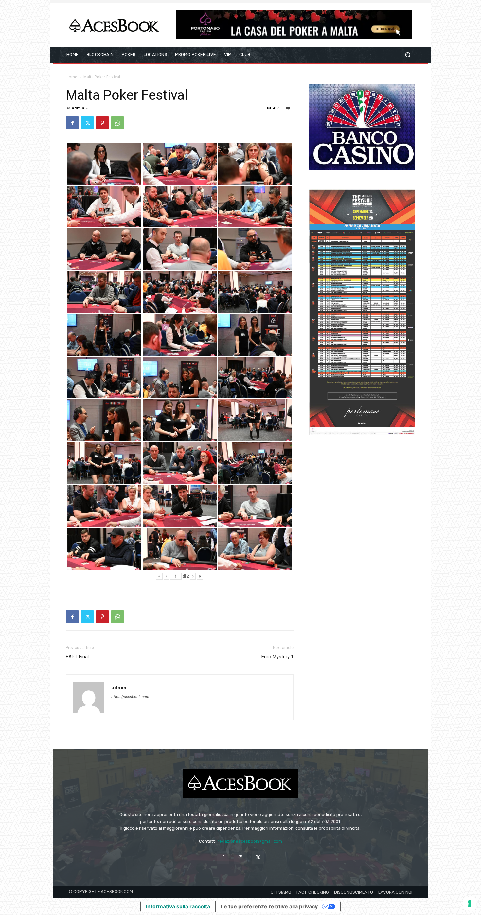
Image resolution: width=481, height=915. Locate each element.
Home (71, 77)
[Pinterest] (102, 122)
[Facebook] (72, 122)
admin (78, 108)
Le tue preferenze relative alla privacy (269, 906)
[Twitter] (87, 122)
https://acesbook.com (130, 696)
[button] (407, 55)
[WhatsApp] (117, 122)
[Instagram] (240, 857)
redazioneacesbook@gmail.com (250, 841)
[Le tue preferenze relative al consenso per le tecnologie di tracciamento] (469, 903)
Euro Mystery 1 (277, 657)
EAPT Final (77, 657)
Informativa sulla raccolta (178, 906)
